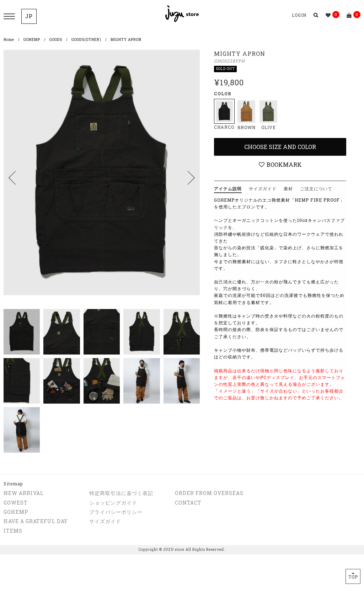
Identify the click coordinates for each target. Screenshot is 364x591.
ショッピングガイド (113, 502)
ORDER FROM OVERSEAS (209, 493)
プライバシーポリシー (116, 512)
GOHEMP (31, 39)
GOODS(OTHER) (86, 39)
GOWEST (16, 502)
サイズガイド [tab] (263, 188)
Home (9, 39)
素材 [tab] (288, 188)
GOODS (55, 39)
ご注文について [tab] (316, 188)
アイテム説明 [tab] (228, 188)
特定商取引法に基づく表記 (121, 493)
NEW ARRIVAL (24, 493)
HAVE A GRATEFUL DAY (36, 521)
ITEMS (13, 530)
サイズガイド (105, 521)
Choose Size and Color (280, 146)
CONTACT (188, 502)
